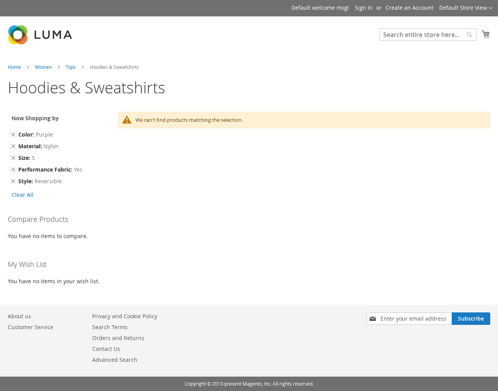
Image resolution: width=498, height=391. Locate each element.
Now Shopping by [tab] (35, 118)
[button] (466, 8)
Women (44, 67)
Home (15, 67)
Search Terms (110, 327)
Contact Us (106, 348)
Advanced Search (114, 359)
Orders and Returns (118, 338)
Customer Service (30, 327)
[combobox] (428, 34)
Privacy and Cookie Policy (124, 316)
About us (19, 316)
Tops (71, 67)
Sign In (364, 7)
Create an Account (409, 7)
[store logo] (41, 34)
